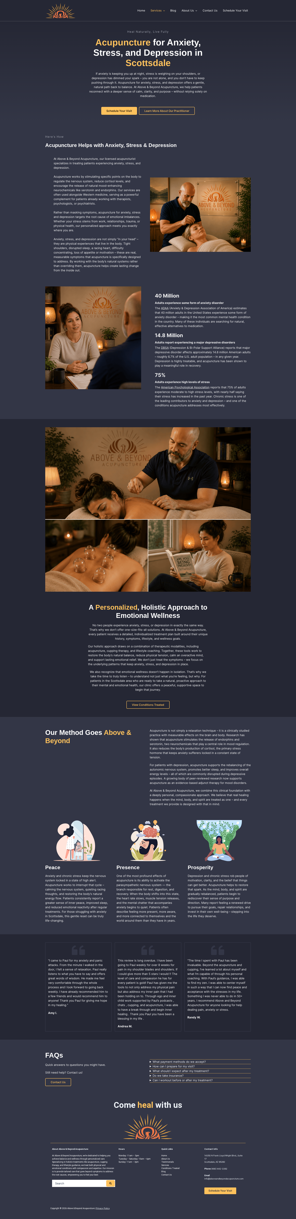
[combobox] (79, 1183)
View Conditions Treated (148, 704)
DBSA (165, 347)
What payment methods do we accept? (179, 1061)
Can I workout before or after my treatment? (183, 1080)
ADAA (165, 308)
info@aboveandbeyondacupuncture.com (223, 1178)
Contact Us (58, 1082)
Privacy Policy (103, 1208)
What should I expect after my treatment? (181, 1071)
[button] (163, 10)
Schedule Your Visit (119, 111)
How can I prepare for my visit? (174, 1066)
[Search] (110, 1183)
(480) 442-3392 (219, 1168)
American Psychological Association (185, 387)
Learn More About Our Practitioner (166, 111)
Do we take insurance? (168, 1075)
